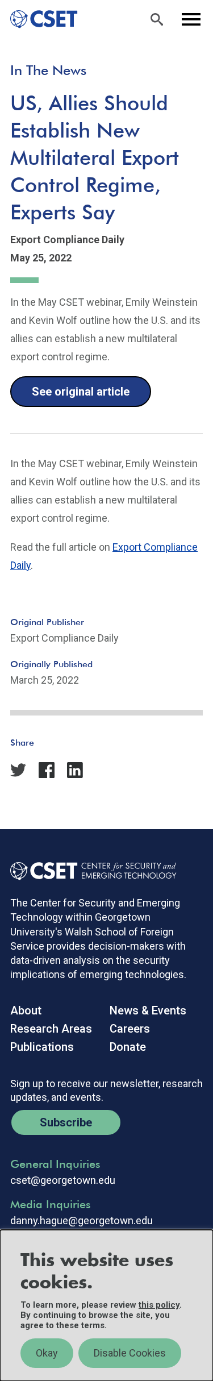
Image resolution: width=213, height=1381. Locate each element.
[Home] (39, 19)
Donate (128, 1047)
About (25, 1010)
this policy (159, 1305)
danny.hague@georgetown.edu (81, 1220)
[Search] (157, 19)
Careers (130, 1028)
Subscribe (66, 1122)
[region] (106, 1305)
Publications (42, 1047)
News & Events (148, 1010)
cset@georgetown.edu (62, 1180)
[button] (52, 758)
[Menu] (191, 19)
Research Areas (51, 1028)
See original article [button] (81, 391)
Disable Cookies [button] (130, 1353)
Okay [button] (47, 1353)
